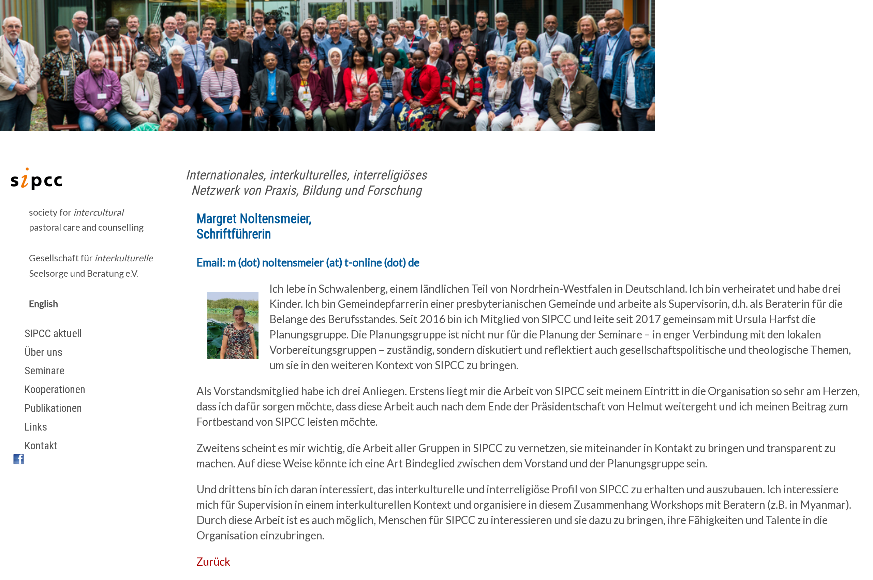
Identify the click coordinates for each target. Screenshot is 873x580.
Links (36, 426)
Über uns (43, 352)
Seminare (44, 370)
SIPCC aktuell (53, 333)
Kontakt (41, 445)
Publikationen (53, 408)
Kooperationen (55, 389)
